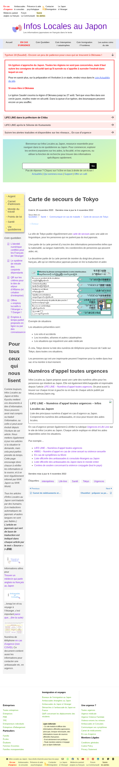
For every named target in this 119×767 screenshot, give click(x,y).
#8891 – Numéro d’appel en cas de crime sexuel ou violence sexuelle (70, 451)
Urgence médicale (88, 714)
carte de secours (81, 234)
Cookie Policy (87, 746)
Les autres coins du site (105, 43)
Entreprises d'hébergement (14, 727)
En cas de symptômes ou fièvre (50, 455)
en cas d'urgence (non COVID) (13, 644)
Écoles (6, 739)
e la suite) (18, 617)
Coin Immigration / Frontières (84, 43)
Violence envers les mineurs (93, 720)
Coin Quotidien (42, 42)
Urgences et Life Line (98, 427)
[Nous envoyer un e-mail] (62, 759)
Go (93, 166)
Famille (6, 736)
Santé (75, 481)
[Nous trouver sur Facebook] (72, 759)
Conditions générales (90, 743)
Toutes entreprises (10, 710)
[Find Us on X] (78, 759)
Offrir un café (80, 174)
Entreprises (7, 714)
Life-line (63, 481)
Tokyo (86, 481)
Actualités (37, 174)
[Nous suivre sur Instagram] (88, 759)
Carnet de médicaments (91, 731)
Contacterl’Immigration (51, 7)
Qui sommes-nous (53, 174)
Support (68, 174)
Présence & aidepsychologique (34, 7)
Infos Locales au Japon (65, 26)
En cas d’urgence (88, 734)
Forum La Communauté (28, 14)
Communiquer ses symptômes (94, 727)
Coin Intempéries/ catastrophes (63, 43)
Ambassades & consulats (19, 7)
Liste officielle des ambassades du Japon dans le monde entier (66, 462)
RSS (43, 9)
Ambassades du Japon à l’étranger (56, 704)
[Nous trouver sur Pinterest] (93, 759)
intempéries (48, 481)
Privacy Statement (89, 749)
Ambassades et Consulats (92, 724)
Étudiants (7, 743)
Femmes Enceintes (11, 746)
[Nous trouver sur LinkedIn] (98, 759)
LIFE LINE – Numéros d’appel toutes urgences (68, 386)
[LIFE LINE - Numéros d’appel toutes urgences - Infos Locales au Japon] (71, 411)
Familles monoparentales (13, 749)
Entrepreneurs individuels (13, 724)
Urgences (99, 481)
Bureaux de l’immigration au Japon (56, 697)
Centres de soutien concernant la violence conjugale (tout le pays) (68, 465)
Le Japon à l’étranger (62, 7)
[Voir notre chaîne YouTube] (82, 759)
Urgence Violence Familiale (92, 717)
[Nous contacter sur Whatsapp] (67, 759)
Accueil (9, 42)
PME (5, 717)
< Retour (34, 224)
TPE (5, 720)
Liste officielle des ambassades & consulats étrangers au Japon (67, 458)
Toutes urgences (88, 710)
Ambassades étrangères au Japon (56, 701)
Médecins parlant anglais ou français (11, 14)
